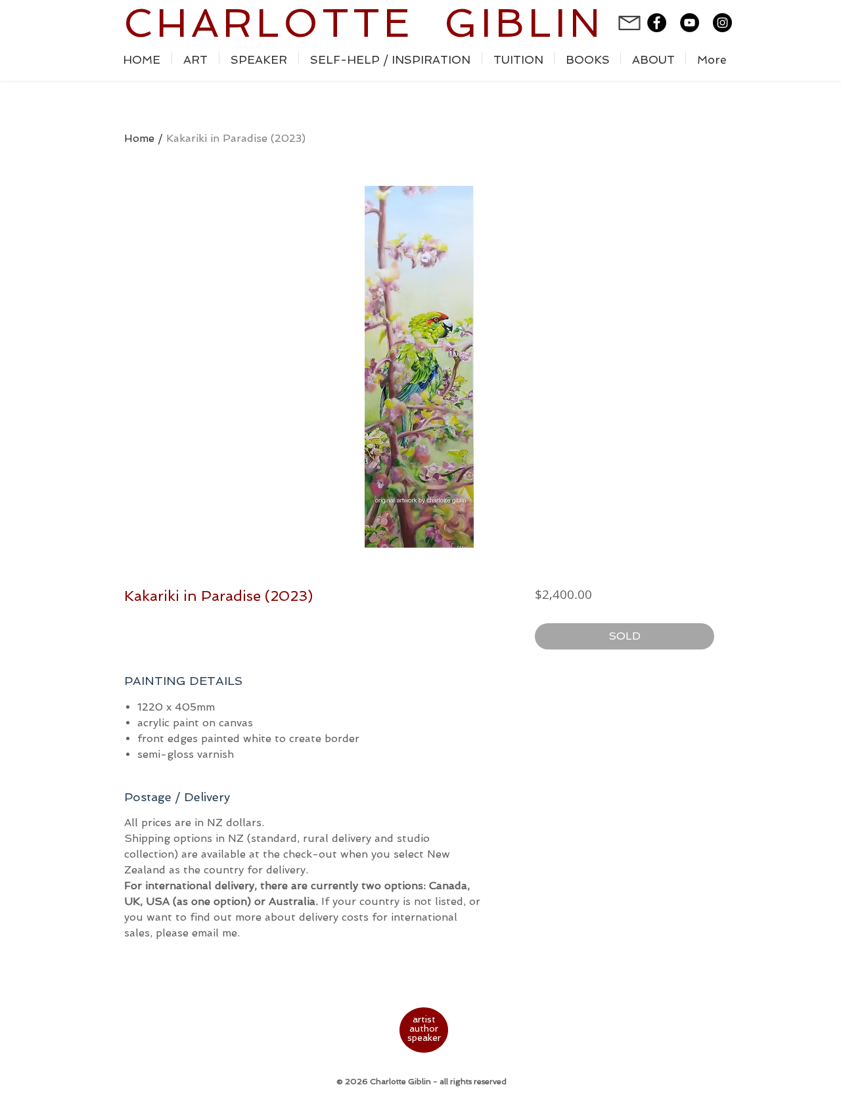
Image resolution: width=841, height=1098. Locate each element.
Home (139, 138)
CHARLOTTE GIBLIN (364, 23)
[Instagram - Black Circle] (722, 22)
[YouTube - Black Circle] (689, 22)
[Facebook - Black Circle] (656, 22)
